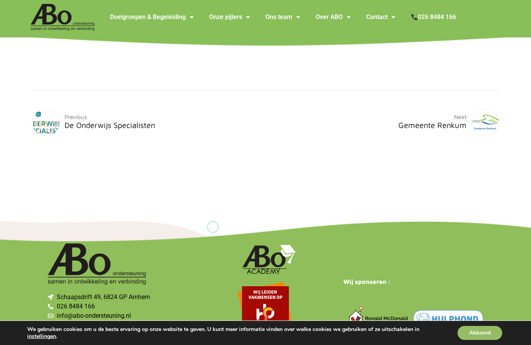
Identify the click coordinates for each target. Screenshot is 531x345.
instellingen (41, 336)
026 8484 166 (437, 17)
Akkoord (480, 332)
